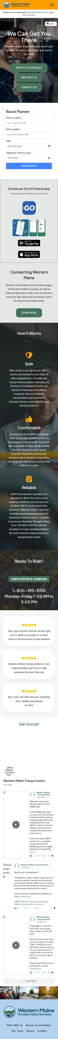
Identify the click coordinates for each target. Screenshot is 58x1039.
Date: (8, 140)
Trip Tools (17, 1031)
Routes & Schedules (38, 1025)
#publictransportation (39, 902)
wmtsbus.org (25, 896)
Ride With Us (15, 1025)
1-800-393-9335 (27, 509)
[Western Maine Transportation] (10, 771)
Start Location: (13, 117)
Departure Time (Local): (18, 152)
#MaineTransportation (24, 904)
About (30, 1031)
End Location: (13, 129)
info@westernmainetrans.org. (28, 513)
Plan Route (29, 166)
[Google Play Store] (29, 243)
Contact (42, 1031)
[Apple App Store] (29, 254)
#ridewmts (38, 904)
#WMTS (17, 902)
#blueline (26, 902)
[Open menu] (51, 5)
